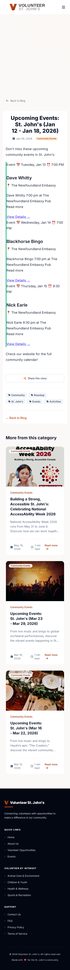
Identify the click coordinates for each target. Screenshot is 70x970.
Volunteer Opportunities (21, 850)
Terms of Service (17, 933)
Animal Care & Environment (23, 875)
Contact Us (14, 914)
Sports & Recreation (19, 895)
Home (11, 837)
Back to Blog (17, 100)
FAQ (10, 920)
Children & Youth (17, 882)
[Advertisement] (35, 56)
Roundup (39, 395)
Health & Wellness (18, 888)
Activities (55, 401)
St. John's (17, 401)
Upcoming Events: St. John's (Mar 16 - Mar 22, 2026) (26, 728)
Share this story (37, 378)
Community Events (46, 138)
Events (36, 401)
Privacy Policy (16, 927)
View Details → (18, 217)
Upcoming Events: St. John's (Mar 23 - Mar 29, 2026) (26, 618)
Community (18, 395)
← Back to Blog (16, 418)
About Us (13, 843)
